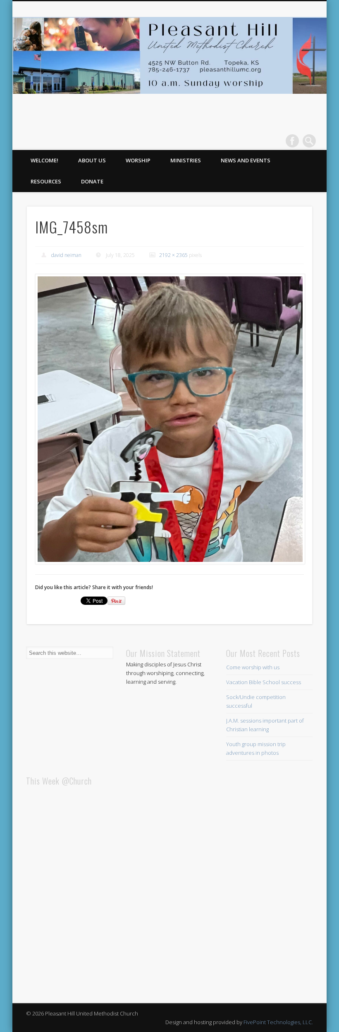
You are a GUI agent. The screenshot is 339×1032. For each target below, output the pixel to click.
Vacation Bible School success (263, 682)
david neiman (66, 255)
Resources (46, 181)
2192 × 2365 (173, 255)
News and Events (245, 160)
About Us (92, 160)
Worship (138, 160)
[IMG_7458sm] (169, 419)
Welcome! (44, 160)
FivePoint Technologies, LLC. (278, 1022)
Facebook (292, 140)
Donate (92, 181)
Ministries (185, 160)
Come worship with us (252, 667)
